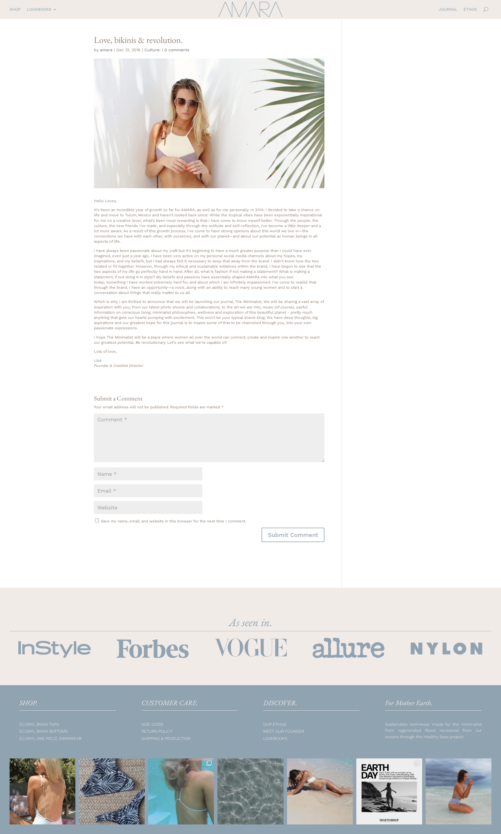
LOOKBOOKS (39, 9)
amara (106, 49)
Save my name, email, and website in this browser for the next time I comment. (173, 521)
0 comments (176, 49)
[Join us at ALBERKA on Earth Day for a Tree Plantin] (389, 791)
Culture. (152, 49)
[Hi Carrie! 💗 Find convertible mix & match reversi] (320, 791)
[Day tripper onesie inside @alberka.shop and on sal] (42, 791)
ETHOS (470, 9)
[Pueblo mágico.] (250, 791)
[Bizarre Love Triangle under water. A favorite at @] (181, 791)
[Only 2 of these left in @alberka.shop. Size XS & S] (458, 791)
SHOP (15, 9)
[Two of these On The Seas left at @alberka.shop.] (112, 791)
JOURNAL (448, 9)
